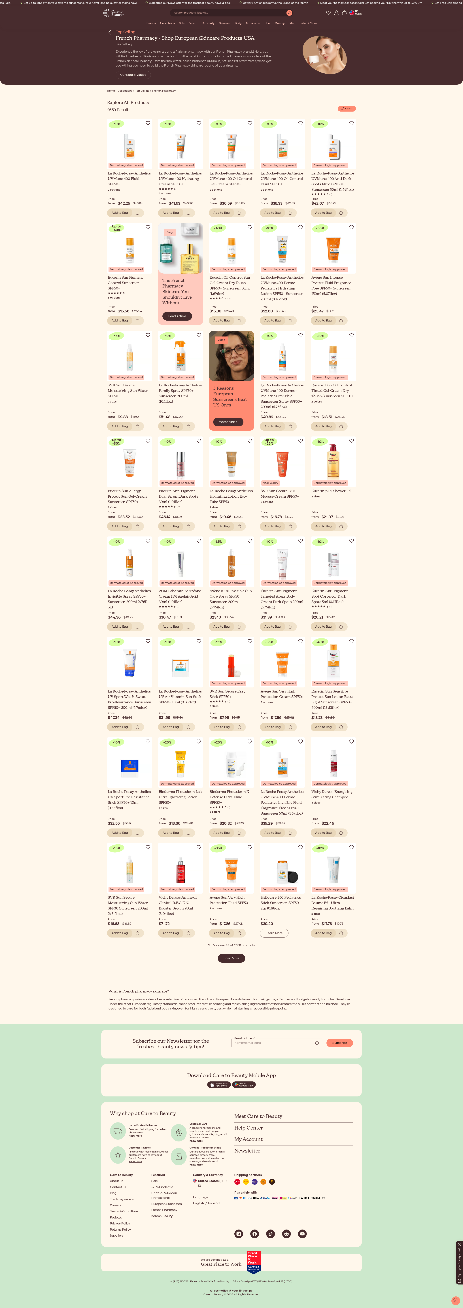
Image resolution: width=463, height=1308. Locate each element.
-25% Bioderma (162, 1187)
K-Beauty (208, 23)
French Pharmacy (164, 1210)
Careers (115, 1205)
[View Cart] (344, 13)
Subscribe (339, 1043)
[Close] (459, 1244)
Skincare (224, 23)
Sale (181, 23)
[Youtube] (302, 1234)
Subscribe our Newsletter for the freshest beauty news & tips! (190, 3)
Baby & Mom (308, 23)
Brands (151, 23)
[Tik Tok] (270, 1234)
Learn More (274, 933)
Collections (167, 23)
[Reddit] (286, 1234)
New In (193, 23)
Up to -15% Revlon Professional (164, 1195)
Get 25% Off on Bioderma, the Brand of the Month (275, 3)
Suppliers (117, 1236)
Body (238, 23)
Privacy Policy (120, 1223)
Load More (231, 958)
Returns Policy (120, 1230)
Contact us (118, 1187)
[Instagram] (238, 1234)
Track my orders (122, 1199)
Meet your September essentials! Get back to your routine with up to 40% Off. (371, 3)
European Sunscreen (166, 1204)
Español (214, 1203)
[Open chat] (455, 1300)
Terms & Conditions (124, 1211)
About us (116, 1181)
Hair (267, 23)
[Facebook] (254, 1234)
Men (292, 23)
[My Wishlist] (328, 13)
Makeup (280, 23)
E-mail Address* (244, 1038)
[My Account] (336, 13)
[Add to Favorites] (148, 123)
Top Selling (125, 32)
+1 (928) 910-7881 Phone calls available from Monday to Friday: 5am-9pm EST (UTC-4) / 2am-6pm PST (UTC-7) (231, 1281)
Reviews (116, 1217)
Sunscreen (253, 23)
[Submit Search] (289, 13)
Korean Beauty (162, 1216)
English (198, 1203)
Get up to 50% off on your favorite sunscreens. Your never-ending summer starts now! (80, 3)
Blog (113, 1193)
